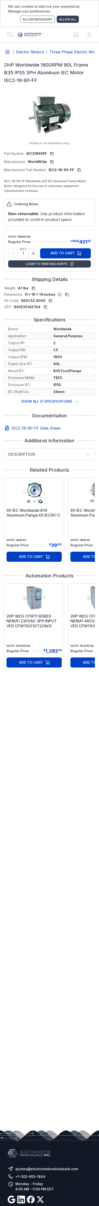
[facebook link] (31, 1200)
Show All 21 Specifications (46, 401)
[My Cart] (76, 34)
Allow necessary (37, 19)
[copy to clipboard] (52, 153)
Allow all (67, 19)
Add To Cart (62, 253)
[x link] (40, 1200)
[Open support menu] (9, 34)
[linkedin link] (21, 1200)
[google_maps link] (11, 1200)
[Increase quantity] (33, 253)
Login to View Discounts (47, 264)
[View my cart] (76, 34)
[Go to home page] (7, 52)
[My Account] (89, 34)
